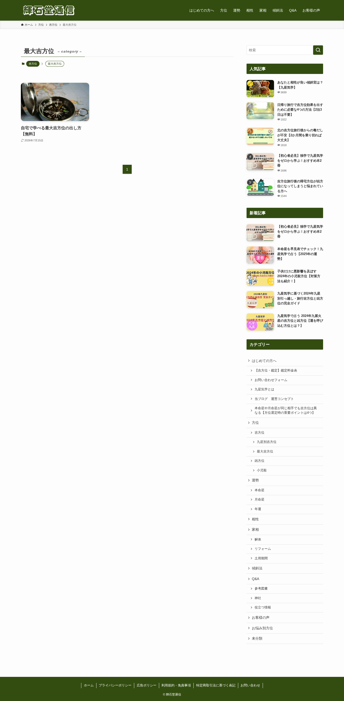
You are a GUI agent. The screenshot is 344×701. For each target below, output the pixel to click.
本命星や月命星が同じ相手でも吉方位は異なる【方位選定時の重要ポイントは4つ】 (286, 410)
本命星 (259, 490)
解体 (258, 539)
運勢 (255, 480)
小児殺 (262, 470)
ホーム (89, 685)
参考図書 (261, 588)
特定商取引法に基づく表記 (215, 685)
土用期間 (261, 558)
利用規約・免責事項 (176, 685)
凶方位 (259, 461)
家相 (255, 529)
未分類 (257, 638)
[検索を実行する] (318, 50)
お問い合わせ (250, 685)
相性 (255, 519)
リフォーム (263, 549)
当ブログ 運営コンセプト (274, 399)
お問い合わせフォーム (271, 380)
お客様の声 (260, 617)
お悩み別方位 (262, 628)
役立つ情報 (263, 607)
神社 (258, 598)
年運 (258, 509)
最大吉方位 (265, 451)
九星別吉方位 (267, 442)
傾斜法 (257, 568)
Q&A (255, 579)
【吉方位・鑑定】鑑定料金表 (276, 370)
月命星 (259, 499)
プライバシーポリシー (115, 685)
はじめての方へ (264, 361)
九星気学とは (264, 389)
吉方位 (33, 63)
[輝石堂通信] (49, 10)
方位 (255, 423)
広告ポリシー (146, 685)
